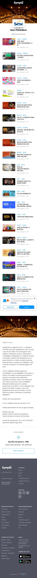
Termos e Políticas (7, 478)
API (19, 528)
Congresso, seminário (8, 548)
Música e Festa (5, 540)
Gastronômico (5, 550)
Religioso (4, 556)
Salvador (4, 528)
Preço (20, 517)
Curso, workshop (6, 542)
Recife (3, 517)
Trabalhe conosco (23, 478)
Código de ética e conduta (23, 482)
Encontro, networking (7, 553)
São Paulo (4, 509)
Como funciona (23, 509)
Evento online (5, 558)
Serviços (21, 514)
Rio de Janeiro (5, 514)
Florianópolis (5, 525)
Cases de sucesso (23, 520)
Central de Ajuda (23, 540)
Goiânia (3, 520)
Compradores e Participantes (23, 543)
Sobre (20, 470)
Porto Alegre (5, 522)
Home (20, 473)
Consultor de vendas (24, 522)
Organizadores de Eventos (23, 546)
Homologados (22, 525)
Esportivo (4, 545)
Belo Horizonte (6, 512)
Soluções (21, 512)
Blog (19, 476)
